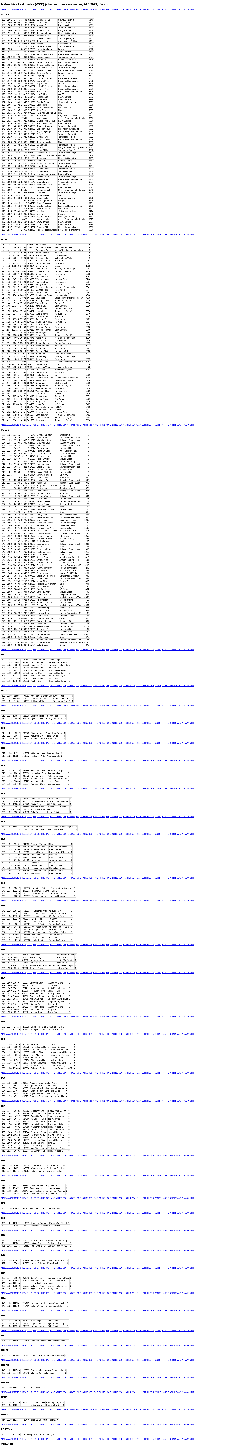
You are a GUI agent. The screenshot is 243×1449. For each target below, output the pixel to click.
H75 (103, 10)
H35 (34, 10)
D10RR (158, 10)
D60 (82, 10)
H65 (86, 10)
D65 (90, 10)
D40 (47, 10)
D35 (39, 10)
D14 (133, 10)
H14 (129, 10)
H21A (23, 10)
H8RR (165, 10)
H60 (77, 10)
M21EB (17, 10)
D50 (64, 10)
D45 (56, 10)
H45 (52, 10)
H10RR (150, 10)
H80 (107, 10)
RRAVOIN (179, 10)
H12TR (143, 10)
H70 (95, 10)
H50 (60, 10)
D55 (73, 10)
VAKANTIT (189, 10)
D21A (29, 10)
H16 (125, 10)
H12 (138, 10)
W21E (11, 10)
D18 (120, 10)
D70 (99, 10)
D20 (112, 10)
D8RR (171, 10)
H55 (69, 10)
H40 (43, 10)
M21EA (4, 10)
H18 (116, 10)
